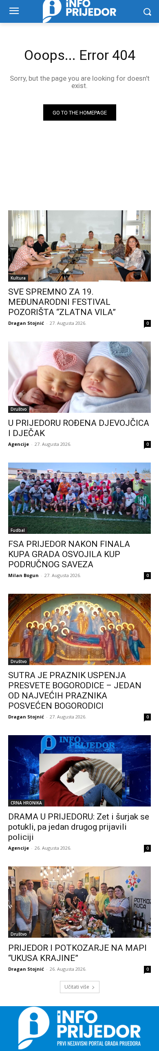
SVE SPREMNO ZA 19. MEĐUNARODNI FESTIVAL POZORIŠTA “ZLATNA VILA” (62, 302)
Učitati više (76, 986)
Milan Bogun (23, 575)
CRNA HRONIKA (26, 803)
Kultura (18, 278)
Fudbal (18, 530)
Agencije (18, 444)
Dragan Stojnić (26, 323)
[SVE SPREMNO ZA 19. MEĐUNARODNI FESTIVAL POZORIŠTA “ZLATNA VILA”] (79, 246)
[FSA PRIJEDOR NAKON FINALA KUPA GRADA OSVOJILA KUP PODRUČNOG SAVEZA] (79, 498)
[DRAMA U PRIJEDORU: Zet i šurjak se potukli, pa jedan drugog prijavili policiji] (79, 770)
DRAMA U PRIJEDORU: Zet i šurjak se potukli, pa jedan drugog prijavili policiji (78, 827)
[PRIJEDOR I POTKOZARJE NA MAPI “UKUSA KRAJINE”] (79, 902)
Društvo (19, 409)
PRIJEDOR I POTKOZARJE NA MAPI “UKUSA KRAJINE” (77, 953)
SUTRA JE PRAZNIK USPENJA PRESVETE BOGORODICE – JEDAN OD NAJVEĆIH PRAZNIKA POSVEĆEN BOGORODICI (74, 690)
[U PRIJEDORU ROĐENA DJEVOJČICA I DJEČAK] (79, 377)
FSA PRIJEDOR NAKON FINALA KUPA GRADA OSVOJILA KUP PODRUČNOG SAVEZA (69, 554)
